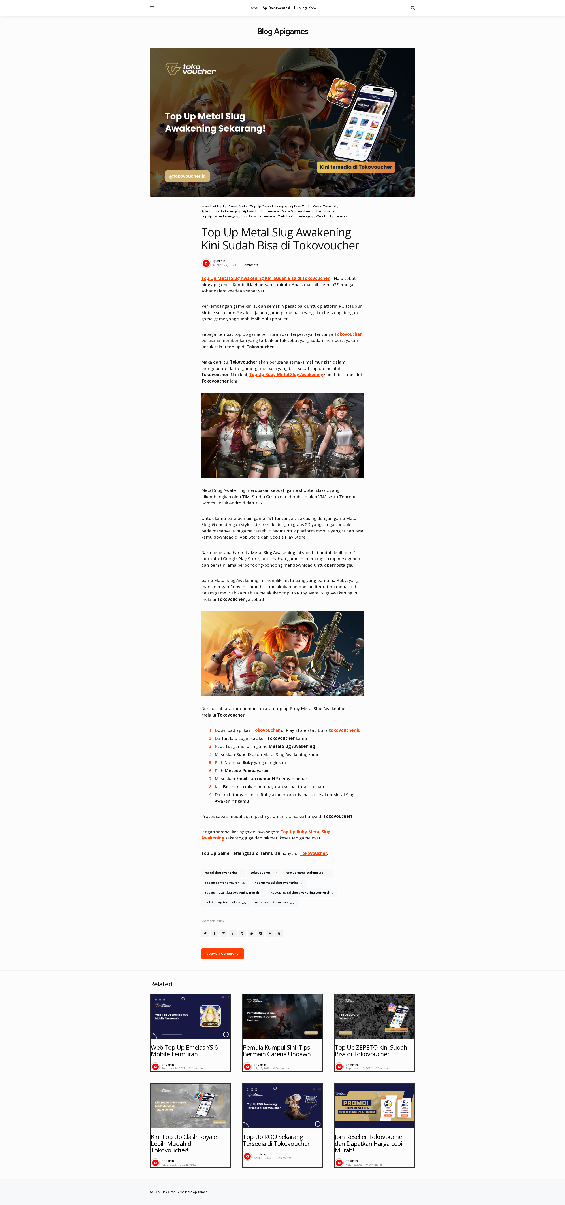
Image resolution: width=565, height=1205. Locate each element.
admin (220, 261)
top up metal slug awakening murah (233, 892)
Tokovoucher (326, 211)
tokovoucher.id (344, 730)
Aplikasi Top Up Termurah (262, 211)
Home (253, 8)
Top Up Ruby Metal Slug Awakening (286, 374)
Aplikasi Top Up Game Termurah (313, 206)
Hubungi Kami (305, 8)
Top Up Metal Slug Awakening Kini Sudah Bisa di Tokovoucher (265, 278)
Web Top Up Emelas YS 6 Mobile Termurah (184, 1050)
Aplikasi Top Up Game (221, 206)
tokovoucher (263, 873)
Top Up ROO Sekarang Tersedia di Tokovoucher (276, 1140)
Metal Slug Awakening (298, 211)
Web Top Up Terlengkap (296, 216)
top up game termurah (225, 882)
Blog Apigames (282, 31)
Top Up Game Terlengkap (220, 216)
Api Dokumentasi (276, 8)
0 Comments (249, 265)
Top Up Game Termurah (259, 216)
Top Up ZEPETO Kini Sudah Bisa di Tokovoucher (371, 1050)
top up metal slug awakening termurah (302, 892)
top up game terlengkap (307, 873)
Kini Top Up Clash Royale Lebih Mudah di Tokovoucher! (184, 1143)
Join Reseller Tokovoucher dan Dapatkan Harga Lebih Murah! (370, 1143)
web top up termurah (274, 902)
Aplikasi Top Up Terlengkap (221, 211)
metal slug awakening (223, 873)
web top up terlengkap (225, 902)
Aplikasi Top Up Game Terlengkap (263, 206)
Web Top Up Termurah (332, 216)
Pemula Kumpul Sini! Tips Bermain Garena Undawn (277, 1050)
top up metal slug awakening (278, 882)
